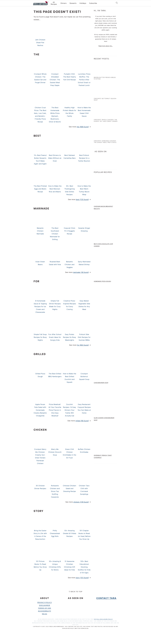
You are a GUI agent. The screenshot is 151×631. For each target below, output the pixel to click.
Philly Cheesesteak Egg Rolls (55, 533)
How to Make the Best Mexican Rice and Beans (55, 189)
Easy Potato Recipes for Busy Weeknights (69, 337)
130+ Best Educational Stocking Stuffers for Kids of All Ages (84, 567)
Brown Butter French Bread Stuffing (105, 78)
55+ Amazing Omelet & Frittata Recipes (69, 533)
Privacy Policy (44, 602)
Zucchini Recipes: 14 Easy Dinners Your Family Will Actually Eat (69, 410)
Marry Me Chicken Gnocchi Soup (55, 452)
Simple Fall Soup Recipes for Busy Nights (40, 337)
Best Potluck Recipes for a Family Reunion (84, 158)
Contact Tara (106, 598)
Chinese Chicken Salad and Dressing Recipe (69, 488)
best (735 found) (82, 199)
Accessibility (44, 611)
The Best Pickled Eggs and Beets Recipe (40, 189)
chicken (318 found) (81, 502)
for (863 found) (83, 345)
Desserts (73, 3)
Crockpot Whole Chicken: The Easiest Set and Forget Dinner (105, 120)
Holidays (83, 3)
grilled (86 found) (82, 421)
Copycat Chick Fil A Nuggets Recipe (69, 231)
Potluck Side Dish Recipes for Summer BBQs (84, 337)
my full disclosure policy (103, 619)
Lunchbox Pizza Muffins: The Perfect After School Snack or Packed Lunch (84, 79)
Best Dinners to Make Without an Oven (54, 158)
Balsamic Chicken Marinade (40, 231)
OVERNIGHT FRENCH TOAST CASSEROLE (103, 456)
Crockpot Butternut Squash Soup (84, 376)
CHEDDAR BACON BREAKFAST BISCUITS (103, 207)
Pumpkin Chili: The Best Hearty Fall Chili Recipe (69, 77)
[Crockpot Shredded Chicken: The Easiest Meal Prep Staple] (101, 137)
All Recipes (54, 3)
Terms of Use (44, 608)
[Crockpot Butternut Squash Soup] (101, 95)
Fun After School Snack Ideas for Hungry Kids (54, 337)
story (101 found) (82, 578)
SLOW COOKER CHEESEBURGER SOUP (104, 419)
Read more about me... (106, 46)
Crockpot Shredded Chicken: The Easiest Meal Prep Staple (55, 79)
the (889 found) (83, 127)
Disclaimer (44, 605)
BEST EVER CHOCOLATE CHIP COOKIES (103, 245)
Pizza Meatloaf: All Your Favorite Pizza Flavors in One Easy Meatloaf (55, 410)
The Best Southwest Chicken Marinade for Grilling (55, 233)
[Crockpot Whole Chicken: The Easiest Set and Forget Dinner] (101, 116)
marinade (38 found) (81, 272)
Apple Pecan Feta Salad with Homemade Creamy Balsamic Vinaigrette (40, 410)
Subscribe (93, 3)
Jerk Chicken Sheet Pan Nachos (40, 42)
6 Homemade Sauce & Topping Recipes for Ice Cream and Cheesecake (40, 306)
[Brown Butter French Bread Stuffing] (101, 74)
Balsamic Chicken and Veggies (69, 264)
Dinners (63, 3)
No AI (44, 614)
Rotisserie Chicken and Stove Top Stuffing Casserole (55, 491)
